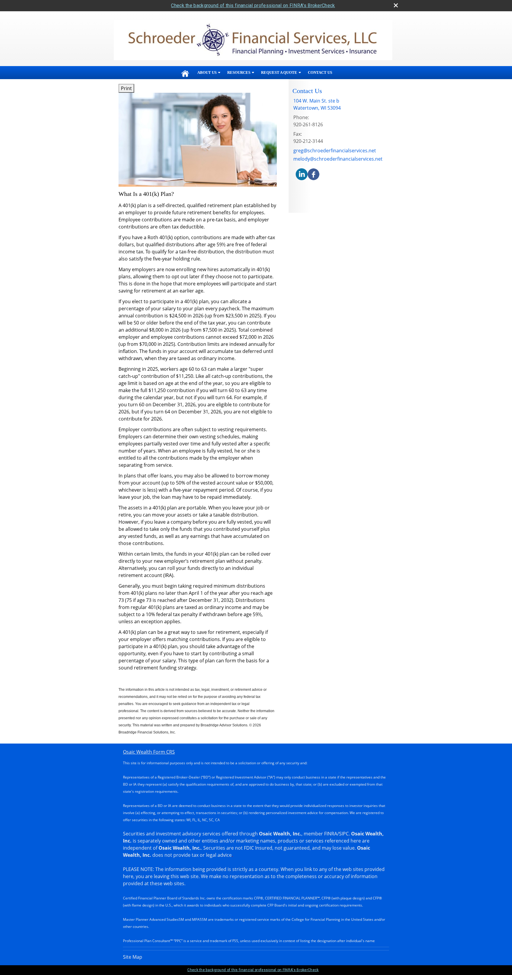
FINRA (330, 833)
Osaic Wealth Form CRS (149, 752)
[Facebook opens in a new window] (313, 174)
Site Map (132, 957)
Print (126, 88)
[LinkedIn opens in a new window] (302, 174)
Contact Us (320, 72)
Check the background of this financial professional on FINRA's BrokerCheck (253, 5)
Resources (238, 72)
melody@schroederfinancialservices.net (338, 159)
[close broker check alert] (395, 5)
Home (185, 72)
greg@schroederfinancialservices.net (334, 150)
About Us (207, 72)
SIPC (344, 833)
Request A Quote (279, 72)
